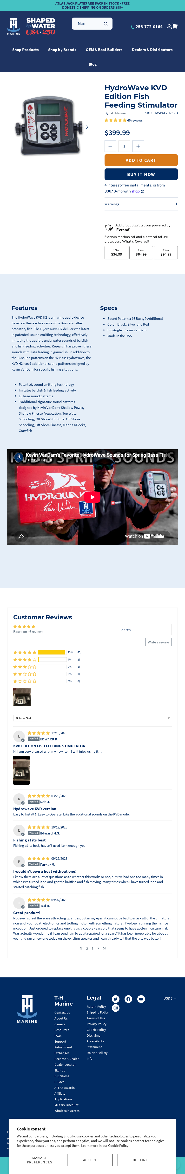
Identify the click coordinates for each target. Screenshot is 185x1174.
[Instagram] (115, 1008)
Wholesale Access (66, 1111)
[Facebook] (128, 999)
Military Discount (66, 1105)
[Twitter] (115, 999)
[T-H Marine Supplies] (31, 26)
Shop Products (25, 49)
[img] (39, 733)
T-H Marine (117, 113)
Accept (90, 1160)
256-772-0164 (149, 26)
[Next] (87, 127)
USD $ (168, 998)
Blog (93, 64)
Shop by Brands (62, 49)
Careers (59, 1024)
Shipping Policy (98, 1012)
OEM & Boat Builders (104, 49)
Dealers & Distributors (152, 49)
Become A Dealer (66, 1059)
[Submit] (106, 23)
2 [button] (87, 948)
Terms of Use (96, 1018)
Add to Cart (141, 160)
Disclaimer (94, 1035)
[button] (116, 120)
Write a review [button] (158, 642)
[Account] (169, 27)
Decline (140, 1160)
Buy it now (141, 174)
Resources (61, 1030)
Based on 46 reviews (28, 631)
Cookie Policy (118, 1145)
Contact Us (62, 1012)
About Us (61, 1018)
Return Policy (96, 1006)
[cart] (175, 27)
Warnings (112, 204)
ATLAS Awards (64, 1087)
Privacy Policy (96, 1024)
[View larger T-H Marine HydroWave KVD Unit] (49, 126)
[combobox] (92, 24)
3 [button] (92, 948)
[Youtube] (141, 999)
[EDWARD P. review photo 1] (21, 770)
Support (60, 1041)
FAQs (57, 1035)
